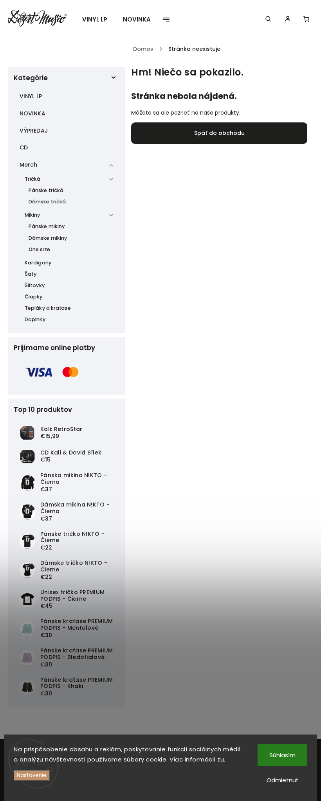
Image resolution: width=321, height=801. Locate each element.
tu (220, 759)
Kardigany (38, 262)
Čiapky (34, 296)
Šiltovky (35, 285)
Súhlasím (282, 755)
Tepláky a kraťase (48, 308)
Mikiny (32, 215)
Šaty (30, 274)
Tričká (33, 179)
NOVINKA (32, 113)
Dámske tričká (47, 201)
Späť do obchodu (219, 133)
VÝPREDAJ (34, 131)
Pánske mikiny (47, 226)
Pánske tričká (46, 190)
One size (39, 249)
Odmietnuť (283, 780)
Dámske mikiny (48, 238)
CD (24, 147)
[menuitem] (98, 19)
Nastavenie (32, 775)
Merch (29, 165)
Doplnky (35, 319)
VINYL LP (31, 96)
